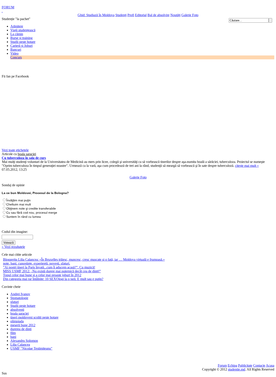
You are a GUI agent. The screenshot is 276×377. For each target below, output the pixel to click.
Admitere (16, 26)
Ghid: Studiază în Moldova (96, 15)
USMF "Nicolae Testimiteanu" (31, 348)
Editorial (141, 15)
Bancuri (15, 49)
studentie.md (236, 369)
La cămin (16, 34)
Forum (222, 365)
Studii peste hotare (22, 42)
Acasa (270, 365)
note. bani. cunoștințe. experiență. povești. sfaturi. (36, 263)
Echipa (232, 365)
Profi (130, 15)
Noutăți (175, 15)
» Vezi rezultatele (13, 247)
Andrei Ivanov (20, 294)
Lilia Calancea (20, 344)
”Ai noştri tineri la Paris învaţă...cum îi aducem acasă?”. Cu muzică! (49, 267)
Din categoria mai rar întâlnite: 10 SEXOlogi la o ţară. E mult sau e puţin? (53, 279)
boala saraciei (19, 313)
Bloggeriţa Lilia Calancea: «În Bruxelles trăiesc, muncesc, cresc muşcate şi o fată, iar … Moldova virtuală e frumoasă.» (84, 259)
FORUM (8, 7)
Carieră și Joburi (21, 45)
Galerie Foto (189, 15)
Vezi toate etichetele (15, 150)
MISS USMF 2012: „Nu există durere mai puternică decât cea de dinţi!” (52, 271)
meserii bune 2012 (22, 325)
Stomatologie (19, 298)
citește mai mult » (247, 165)
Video (14, 53)
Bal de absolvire (158, 15)
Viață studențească (22, 30)
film (13, 333)
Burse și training (21, 38)
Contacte (259, 365)
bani (13, 337)
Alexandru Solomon (24, 340)
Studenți (121, 15)
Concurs (16, 57)
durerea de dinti (20, 329)
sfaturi (14, 302)
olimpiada (17, 321)
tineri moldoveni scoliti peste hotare (34, 317)
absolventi (17, 309)
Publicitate (245, 365)
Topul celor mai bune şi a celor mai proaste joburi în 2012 (42, 275)
